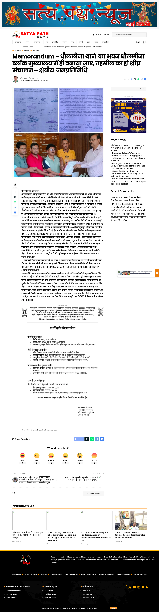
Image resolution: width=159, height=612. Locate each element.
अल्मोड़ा (26, 50)
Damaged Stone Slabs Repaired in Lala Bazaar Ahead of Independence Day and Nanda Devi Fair (128, 166)
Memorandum (52, 430)
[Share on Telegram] (141, 79)
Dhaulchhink (41, 430)
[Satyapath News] (30, 35)
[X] (96, 34)
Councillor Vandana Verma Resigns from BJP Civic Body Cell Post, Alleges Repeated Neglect (128, 181)
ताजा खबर (36, 50)
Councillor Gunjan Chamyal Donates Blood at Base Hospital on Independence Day (127, 174)
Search (142, 89)
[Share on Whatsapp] (138, 79)
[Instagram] (102, 34)
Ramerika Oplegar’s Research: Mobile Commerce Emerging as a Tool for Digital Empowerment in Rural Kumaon (128, 157)
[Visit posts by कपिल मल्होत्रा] (15, 79)
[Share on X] (135, 79)
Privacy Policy (76, 608)
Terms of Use (91, 608)
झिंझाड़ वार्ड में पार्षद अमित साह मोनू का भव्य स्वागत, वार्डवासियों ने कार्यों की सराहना (128, 148)
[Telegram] (105, 34)
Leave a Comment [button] (94, 493)
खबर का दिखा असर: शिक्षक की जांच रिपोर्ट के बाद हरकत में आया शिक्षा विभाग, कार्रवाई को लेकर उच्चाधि (126, 200)
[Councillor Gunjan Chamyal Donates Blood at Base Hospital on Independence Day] (131, 520)
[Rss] (108, 34)
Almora (33, 430)
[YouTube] (99, 34)
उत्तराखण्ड (18, 50)
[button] (113, 608)
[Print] (145, 79)
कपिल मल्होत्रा (23, 78)
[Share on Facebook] (131, 79)
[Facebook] (94, 34)
